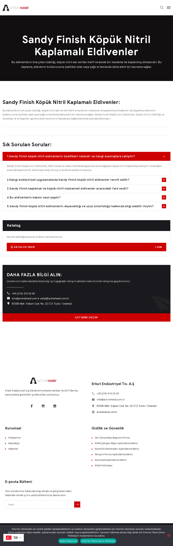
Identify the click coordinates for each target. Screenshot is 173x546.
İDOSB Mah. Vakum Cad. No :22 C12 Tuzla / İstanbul (42, 303)
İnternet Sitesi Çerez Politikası (98, 541)
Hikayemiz (14, 437)
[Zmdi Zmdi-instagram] (43, 406)
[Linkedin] (54, 406)
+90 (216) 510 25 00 (23, 293)
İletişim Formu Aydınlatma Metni (114, 454)
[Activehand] (16, 8)
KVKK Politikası (104, 465)
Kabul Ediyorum (68, 541)
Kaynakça (13, 443)
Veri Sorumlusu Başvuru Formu (112, 437)
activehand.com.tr (107, 412)
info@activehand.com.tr (111, 399)
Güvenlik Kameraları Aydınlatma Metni (117, 448)
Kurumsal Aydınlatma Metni (111, 459)
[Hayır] (168, 535)
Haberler (13, 448)
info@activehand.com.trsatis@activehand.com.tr (40, 298)
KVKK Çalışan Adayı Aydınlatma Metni (116, 443)
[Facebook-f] (31, 406)
